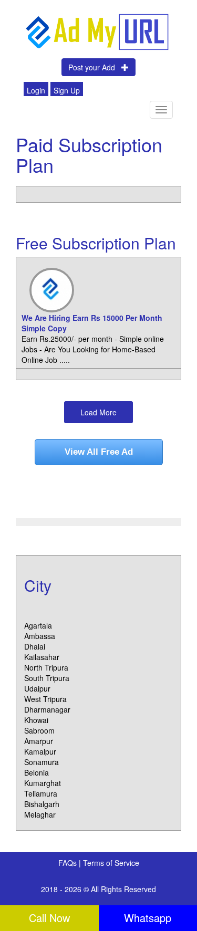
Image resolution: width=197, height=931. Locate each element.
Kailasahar (41, 657)
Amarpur (38, 741)
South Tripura (46, 678)
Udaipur (37, 688)
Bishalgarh (41, 804)
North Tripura (46, 667)
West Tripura (45, 699)
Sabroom (39, 730)
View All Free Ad (99, 452)
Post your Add (94, 67)
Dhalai (34, 646)
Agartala (38, 625)
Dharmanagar (47, 709)
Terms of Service (111, 862)
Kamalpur (40, 751)
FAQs (68, 862)
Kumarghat (42, 783)
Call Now (49, 917)
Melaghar (40, 814)
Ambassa (39, 636)
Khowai (36, 720)
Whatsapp (147, 917)
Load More (98, 412)
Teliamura (40, 793)
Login (36, 90)
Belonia (36, 772)
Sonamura (41, 762)
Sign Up (67, 90)
